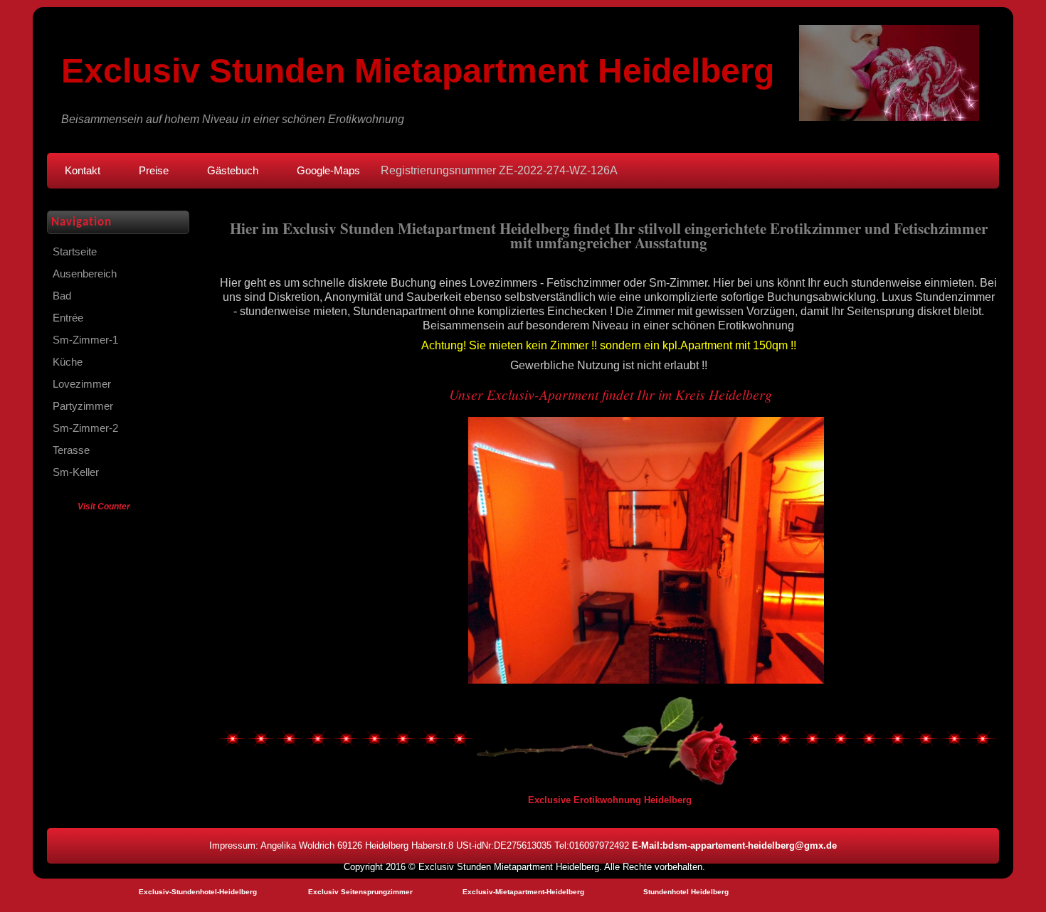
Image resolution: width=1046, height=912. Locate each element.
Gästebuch (232, 170)
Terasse (71, 450)
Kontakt (82, 170)
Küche (68, 362)
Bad (62, 296)
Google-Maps (328, 170)
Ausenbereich (85, 274)
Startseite (75, 252)
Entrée (68, 318)
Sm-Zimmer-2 (85, 428)
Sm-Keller (76, 472)
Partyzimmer (83, 406)
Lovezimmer (82, 384)
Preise (154, 170)
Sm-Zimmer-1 (85, 340)
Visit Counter (104, 506)
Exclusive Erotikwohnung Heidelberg (610, 800)
